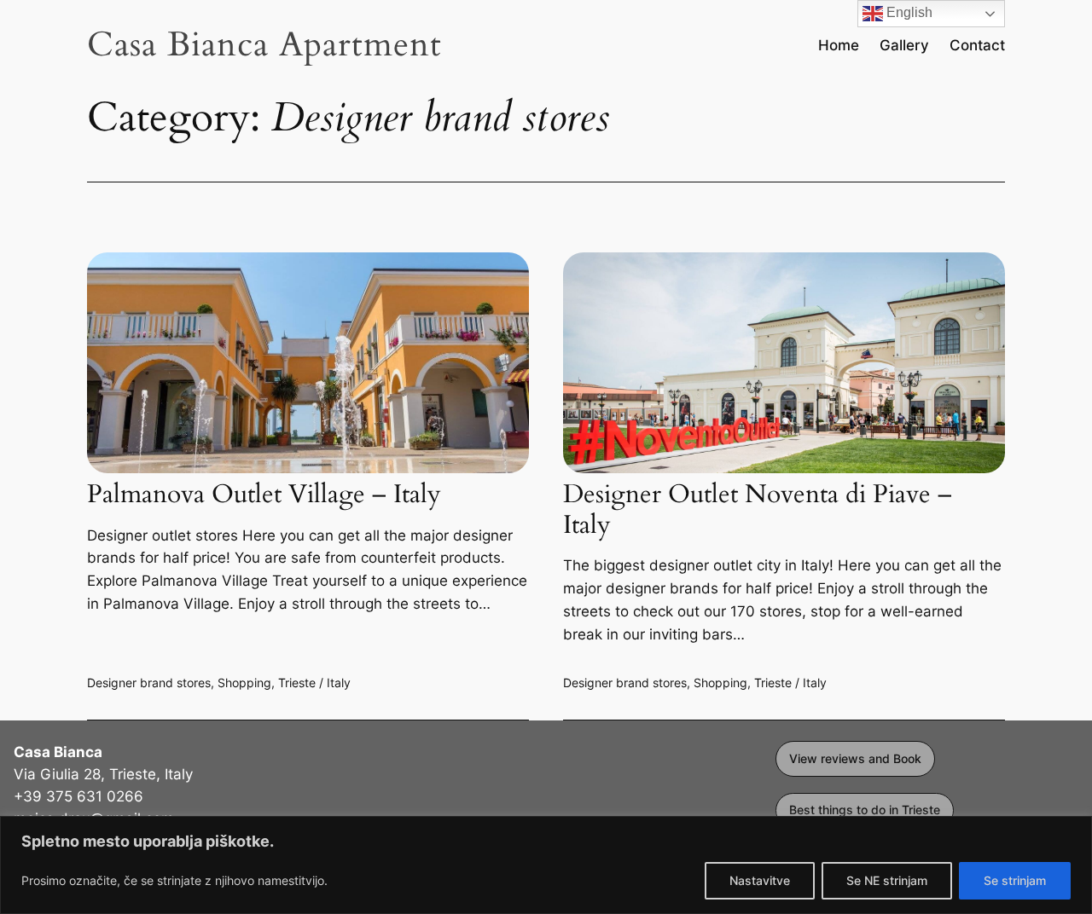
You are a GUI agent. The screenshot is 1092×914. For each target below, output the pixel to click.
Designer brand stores (149, 682)
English (907, 12)
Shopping (244, 682)
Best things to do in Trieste (864, 809)
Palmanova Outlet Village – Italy (264, 495)
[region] (546, 865)
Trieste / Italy (314, 682)
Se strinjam (1015, 880)
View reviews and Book (855, 758)
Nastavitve (759, 880)
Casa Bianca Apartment (264, 44)
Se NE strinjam (886, 880)
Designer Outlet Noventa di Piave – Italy (757, 510)
